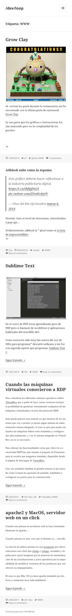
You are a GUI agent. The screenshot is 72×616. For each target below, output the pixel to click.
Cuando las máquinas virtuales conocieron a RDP (36, 386)
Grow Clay (17, 39)
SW (25, 371)
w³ (25, 158)
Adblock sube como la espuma (29, 170)
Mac (30, 496)
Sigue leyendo (16, 360)
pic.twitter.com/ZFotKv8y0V (28, 194)
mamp (35, 551)
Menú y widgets (63, 11)
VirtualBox (11, 402)
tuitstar (36, 250)
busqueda (49, 547)
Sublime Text (20, 266)
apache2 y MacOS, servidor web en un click (35, 515)
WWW (41, 158)
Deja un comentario (18, 253)
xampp (45, 551)
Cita (10, 250)
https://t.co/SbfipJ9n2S (24, 189)
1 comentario (55, 158)
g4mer (34, 158)
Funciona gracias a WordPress (20, 611)
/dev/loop (14, 8)
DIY (25, 496)
